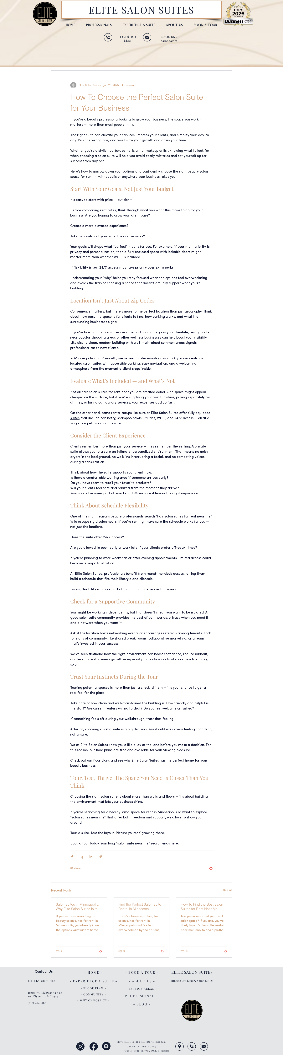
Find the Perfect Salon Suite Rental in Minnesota (139, 906)
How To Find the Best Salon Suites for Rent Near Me (202, 906)
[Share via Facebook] (72, 857)
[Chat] (108, 37)
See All (227, 890)
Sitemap (165, 1050)
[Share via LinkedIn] (91, 857)
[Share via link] (100, 857)
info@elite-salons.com (169, 39)
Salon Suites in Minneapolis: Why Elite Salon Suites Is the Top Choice (78, 906)
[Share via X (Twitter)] (81, 857)
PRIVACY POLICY (150, 1050)
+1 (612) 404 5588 (127, 38)
